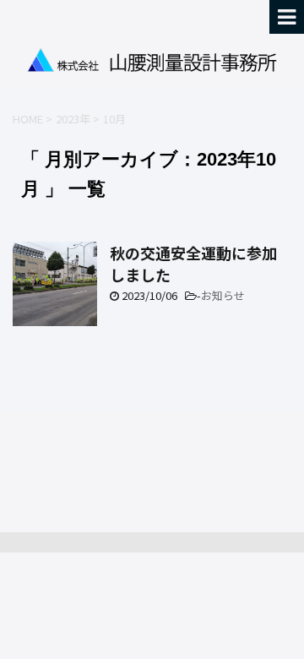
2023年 (73, 119)
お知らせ (223, 295)
